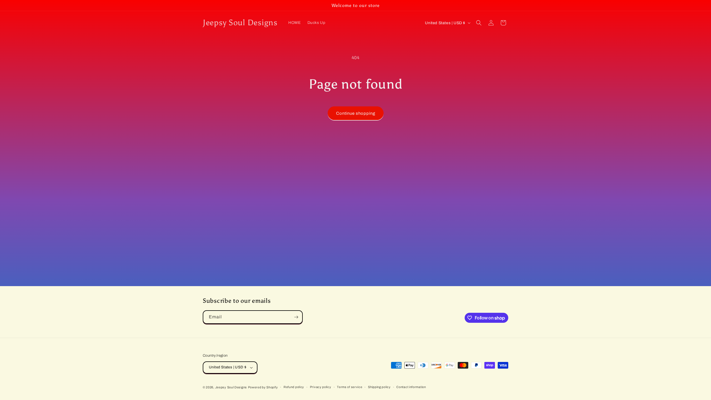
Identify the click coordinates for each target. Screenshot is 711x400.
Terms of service (349, 387)
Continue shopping (355, 113)
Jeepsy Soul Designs (231, 387)
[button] (479, 23)
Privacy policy (320, 387)
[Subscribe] (296, 317)
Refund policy (294, 387)
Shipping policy (379, 387)
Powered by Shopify (263, 387)
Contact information (411, 387)
